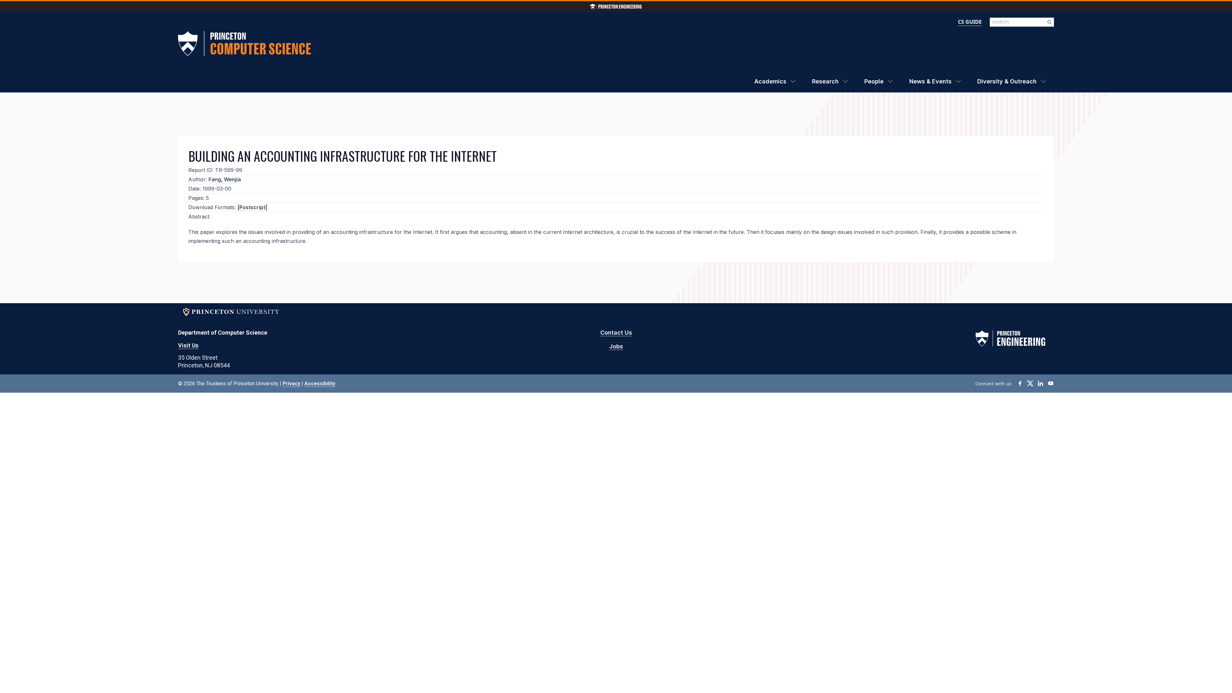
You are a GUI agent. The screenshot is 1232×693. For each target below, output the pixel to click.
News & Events (930, 81)
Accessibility (319, 384)
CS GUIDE (970, 21)
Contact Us (616, 332)
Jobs (616, 346)
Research (825, 81)
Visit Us (188, 345)
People (874, 81)
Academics (770, 81)
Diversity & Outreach (1007, 81)
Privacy (291, 384)
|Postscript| (252, 207)
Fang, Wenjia (225, 179)
